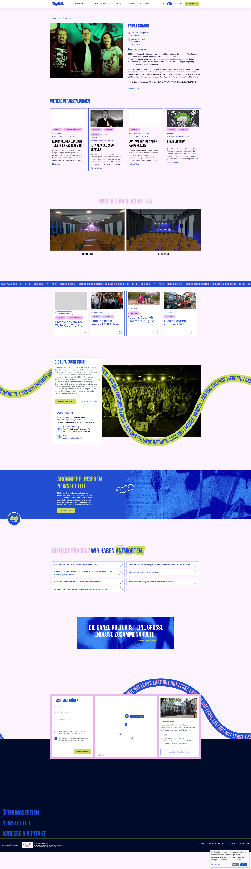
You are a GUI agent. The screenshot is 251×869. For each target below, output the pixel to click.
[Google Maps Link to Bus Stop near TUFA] (120, 734)
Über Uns (144, 4)
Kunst (131, 4)
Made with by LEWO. (10, 845)
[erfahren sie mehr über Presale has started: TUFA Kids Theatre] (71, 332)
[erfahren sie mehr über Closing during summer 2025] (180, 332)
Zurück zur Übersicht (62, 19)
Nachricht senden (82, 752)
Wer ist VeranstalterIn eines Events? (144, 572)
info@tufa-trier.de (90, 401)
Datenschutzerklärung (215, 843)
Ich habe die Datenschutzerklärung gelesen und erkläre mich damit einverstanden (74, 739)
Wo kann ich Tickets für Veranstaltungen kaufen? (76, 565)
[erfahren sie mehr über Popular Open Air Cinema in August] (144, 332)
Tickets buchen (191, 4)
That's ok (243, 864)
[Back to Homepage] (58, 4)
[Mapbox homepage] (100, 755)
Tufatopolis (119, 4)
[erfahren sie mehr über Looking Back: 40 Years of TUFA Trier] (107, 332)
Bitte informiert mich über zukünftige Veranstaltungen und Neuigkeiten (72, 732)
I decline (235, 864)
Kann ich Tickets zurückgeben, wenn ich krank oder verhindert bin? (159, 565)
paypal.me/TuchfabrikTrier (73, 438)
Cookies (201, 843)
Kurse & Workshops (103, 4)
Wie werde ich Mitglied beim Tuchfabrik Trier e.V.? (151, 582)
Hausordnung (244, 843)
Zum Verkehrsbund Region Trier (179, 752)
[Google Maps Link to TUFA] (126, 724)
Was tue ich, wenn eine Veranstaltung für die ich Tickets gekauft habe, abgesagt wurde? (83, 573)
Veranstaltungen (81, 4)
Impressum (231, 843)
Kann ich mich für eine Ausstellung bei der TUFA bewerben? (81, 589)
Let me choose (216, 864)
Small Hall (135, 35)
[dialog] (229, 858)
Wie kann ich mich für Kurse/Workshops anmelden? (77, 582)
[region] (126, 726)
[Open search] (163, 4)
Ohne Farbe (177, 4)
